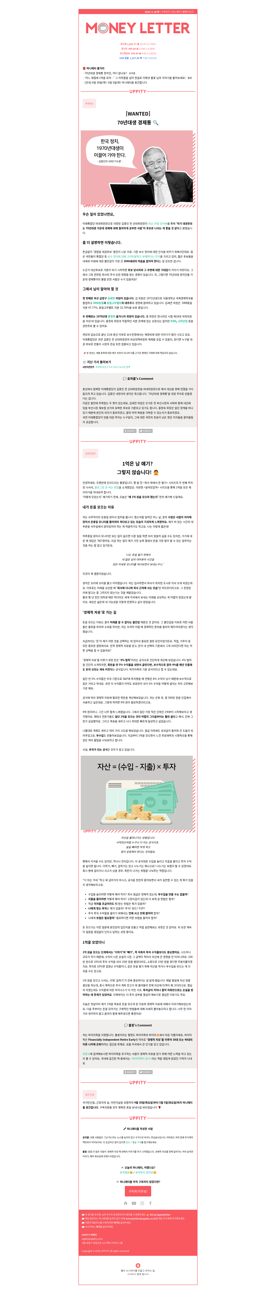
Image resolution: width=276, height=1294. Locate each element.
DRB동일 (98, 303)
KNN (173, 321)
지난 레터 (176, 11)
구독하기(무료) (138, 1191)
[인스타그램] (142, 1203)
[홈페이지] (125, 1203)
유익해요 (125, 1172)
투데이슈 (89, 103)
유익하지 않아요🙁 (145, 1172)
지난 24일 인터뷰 (157, 223)
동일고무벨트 (114, 303)
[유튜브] (133, 1203)
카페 (139, 1142)
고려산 (181, 321)
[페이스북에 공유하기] (130, 430)
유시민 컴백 (124, 367)
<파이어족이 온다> (141, 1058)
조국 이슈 (112, 367)
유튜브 (86, 1054)
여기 (116, 1222)
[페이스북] (150, 1203)
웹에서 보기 (187, 11)
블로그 (129, 1142)
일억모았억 (90, 453)
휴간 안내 (89, 1094)
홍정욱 (111, 316)
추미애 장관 (100, 367)
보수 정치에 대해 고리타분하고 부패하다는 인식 (134, 256)
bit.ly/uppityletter (160, 1214)
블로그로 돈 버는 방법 (107, 487)
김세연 (111, 298)
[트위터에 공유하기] (145, 430)
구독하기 (165, 11)
